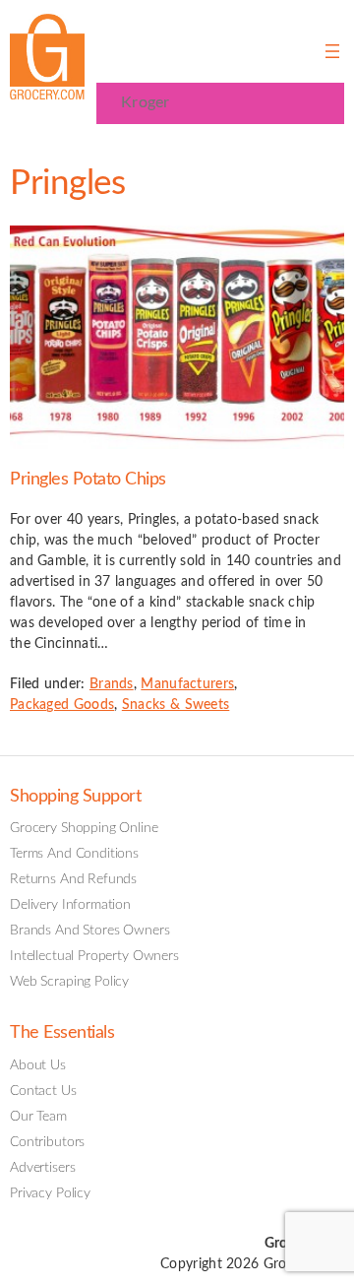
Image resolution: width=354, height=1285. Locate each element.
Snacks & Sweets (176, 705)
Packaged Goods (62, 705)
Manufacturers (187, 684)
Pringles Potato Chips (88, 479)
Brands (111, 684)
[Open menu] (332, 51)
